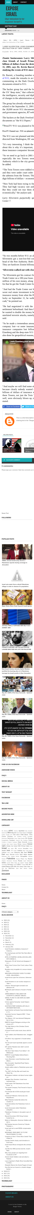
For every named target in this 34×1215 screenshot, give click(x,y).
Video (25, 866)
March (7, 942)
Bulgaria (24, 832)
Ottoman (30, 856)
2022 (5, 927)
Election (23, 838)
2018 (5, 1171)
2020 (5, 931)
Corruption (29, 836)
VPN (3, 868)
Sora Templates (18, 1204)
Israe (31, 846)
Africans (6, 830)
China (30, 834)
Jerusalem (25, 848)
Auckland (30, 830)
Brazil (17, 832)
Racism (30, 859)
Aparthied (21, 831)
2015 (5, 1178)
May (6, 940)
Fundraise (14, 842)
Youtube (30, 868)
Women (25, 868)
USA (15, 866)
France (30, 840)
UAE (27, 864)
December (8, 935)
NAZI (21, 854)
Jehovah (20, 848)
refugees (4, 860)
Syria (30, 862)
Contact (23, 2)
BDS (9, 833)
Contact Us (5, 887)
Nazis (25, 854)
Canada (7, 834)
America (16, 830)
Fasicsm (18, 840)
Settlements (29, 860)
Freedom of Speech (7, 842)
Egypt (19, 838)
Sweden (26, 862)
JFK (12, 850)
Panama (18, 858)
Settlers (4, 862)
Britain (20, 832)
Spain (15, 862)
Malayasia (17, 852)
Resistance (9, 860)
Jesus (30, 848)
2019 (5, 933)
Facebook (12, 840)
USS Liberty (20, 866)
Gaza (19, 842)
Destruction (10, 838)
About (15, 2)
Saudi (24, 860)
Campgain (29, 832)
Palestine (11, 858)
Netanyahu (4, 856)
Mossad (12, 854)
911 (2, 830)
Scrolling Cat (8, 820)
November (8, 938)
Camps (3, 834)
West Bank (19, 868)
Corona (24, 836)
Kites (24, 850)
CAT (11, 834)
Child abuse (16, 834)
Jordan (15, 850)
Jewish (4, 850)
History (19, 844)
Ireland (15, 846)
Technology (4, 864)
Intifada (8, 846)
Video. (29, 866)
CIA (15, 836)
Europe (30, 838)
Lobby (12, 852)
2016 (5, 1175)
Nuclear (17, 856)
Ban (6, 832)
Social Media (7, 781)
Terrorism (10, 864)
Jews (8, 850)
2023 (5, 924)
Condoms (19, 836)
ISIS (19, 846)
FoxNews (25, 840)
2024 (5, 922)
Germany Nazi (5, 844)
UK (29, 864)
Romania (15, 860)
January (8, 946)
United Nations (6, 866)
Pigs (26, 858)
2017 (5, 1173)
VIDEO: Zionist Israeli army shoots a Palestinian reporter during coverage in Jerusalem (14, 563)
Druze (15, 838)
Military (7, 854)
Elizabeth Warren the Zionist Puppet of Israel (18, 1165)
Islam (27, 846)
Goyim (11, 844)
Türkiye (23, 864)
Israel (4, 848)
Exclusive (6, 874)
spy (18, 862)
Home (8, 2)
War (6, 868)
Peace (22, 859)
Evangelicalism (5, 840)
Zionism (5, 870)
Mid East (24, 852)
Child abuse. (24, 834)
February (8, 944)
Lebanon (4, 852)
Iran (12, 846)
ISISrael (23, 846)
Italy (9, 848)
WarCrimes (11, 868)
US (12, 866)
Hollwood (24, 844)
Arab (26, 830)
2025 (5, 920)
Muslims (17, 854)
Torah (14, 864)
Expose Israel (12, 11)
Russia (20, 861)
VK (31, 866)
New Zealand (11, 856)
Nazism (30, 854)
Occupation (23, 856)
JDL (16, 848)
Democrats (4, 838)
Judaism (19, 850)
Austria (3, 832)
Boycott (13, 832)
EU (26, 838)
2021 (5, 929)
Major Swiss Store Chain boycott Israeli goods (17, 606)
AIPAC (10, 831)
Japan (12, 848)
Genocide (24, 842)
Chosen (4, 836)
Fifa (21, 840)
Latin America (29, 850)
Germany (30, 842)
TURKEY (18, 864)
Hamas (15, 844)
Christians (10, 836)
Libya (8, 852)
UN (31, 864)
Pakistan (4, 858)
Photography (8, 1186)
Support (22, 862)
